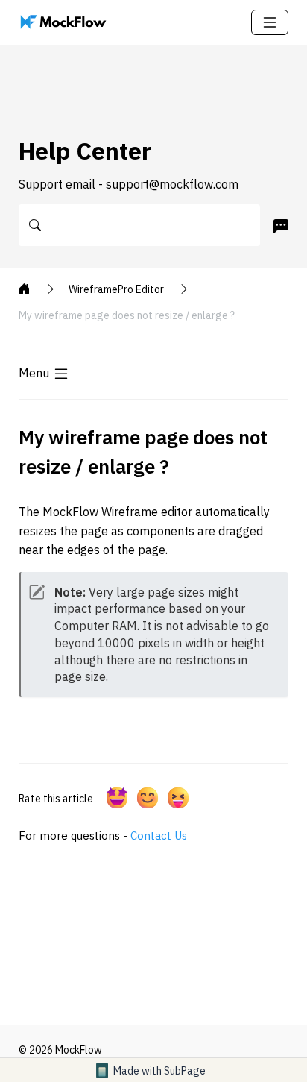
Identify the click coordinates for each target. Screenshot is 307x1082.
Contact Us (158, 835)
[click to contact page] (278, 226)
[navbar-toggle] (269, 22)
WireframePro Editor (117, 289)
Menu (34, 372)
